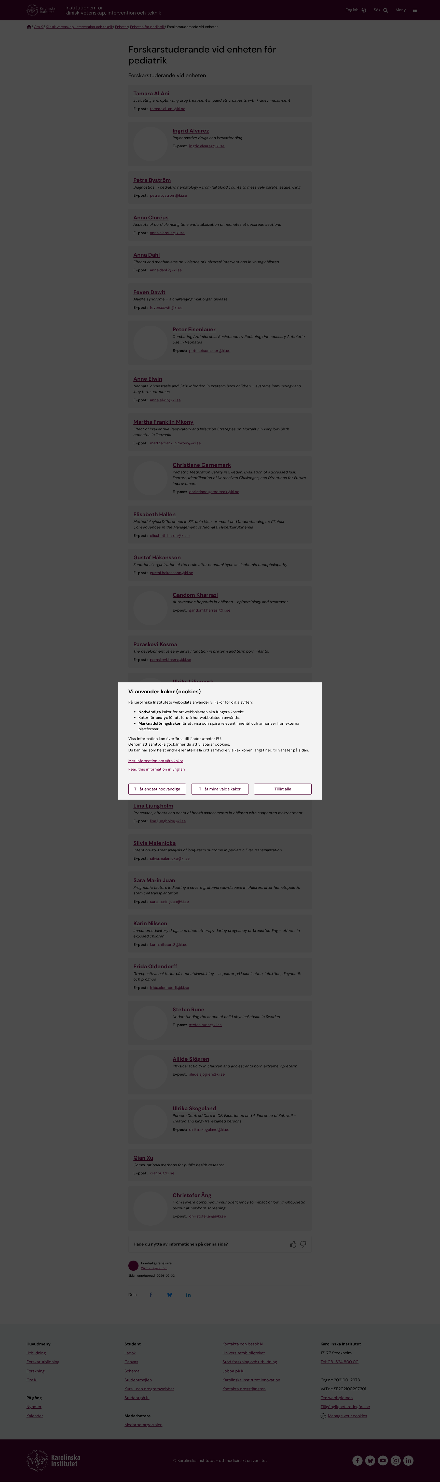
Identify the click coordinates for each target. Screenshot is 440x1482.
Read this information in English (156, 769)
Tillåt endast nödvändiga (157, 789)
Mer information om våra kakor (155, 760)
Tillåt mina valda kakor (220, 789)
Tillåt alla (282, 789)
